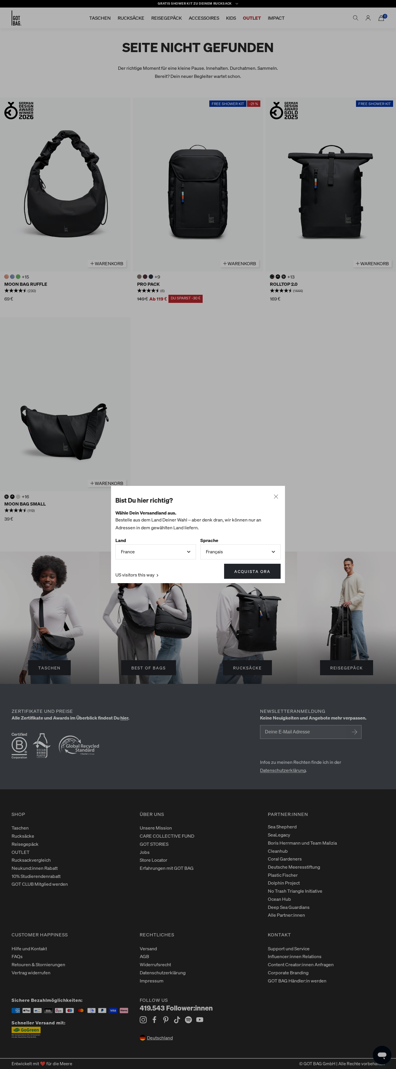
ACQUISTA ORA (252, 571)
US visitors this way (135, 575)
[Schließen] (276, 497)
